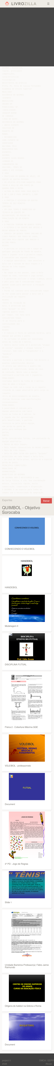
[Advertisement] (27, 37)
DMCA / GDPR (46, 1060)
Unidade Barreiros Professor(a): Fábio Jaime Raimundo (27, 966)
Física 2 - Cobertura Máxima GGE (21, 727)
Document (10, 804)
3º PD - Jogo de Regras (16, 863)
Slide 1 (8, 902)
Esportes (7, 500)
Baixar (46, 500)
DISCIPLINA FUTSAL (16, 664)
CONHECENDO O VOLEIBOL (20, 548)
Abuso (49, 1063)
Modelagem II (11, 626)
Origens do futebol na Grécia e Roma (23, 1005)
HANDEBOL (11, 587)
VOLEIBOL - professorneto (18, 765)
